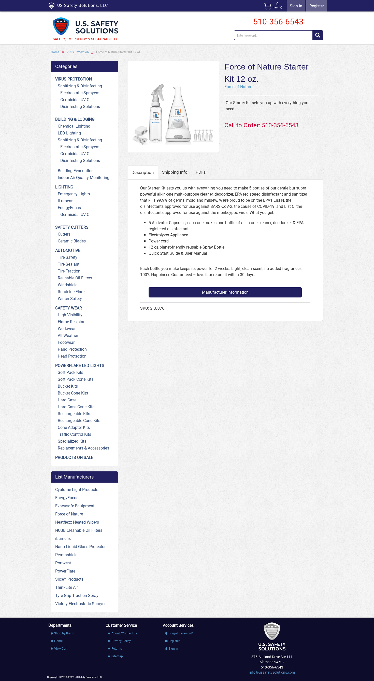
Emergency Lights (74, 194)
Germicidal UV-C (74, 99)
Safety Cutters (72, 227)
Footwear (66, 342)
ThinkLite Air (66, 587)
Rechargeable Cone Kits (79, 420)
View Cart (60, 648)
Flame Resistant (72, 321)
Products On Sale (74, 457)
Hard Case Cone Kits (76, 406)
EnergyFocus (69, 207)
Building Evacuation (76, 170)
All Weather (68, 335)
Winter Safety (70, 298)
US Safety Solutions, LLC (82, 5)
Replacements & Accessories (83, 448)
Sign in (296, 6)
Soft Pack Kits (70, 372)
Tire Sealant (68, 264)
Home (55, 52)
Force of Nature (238, 86)
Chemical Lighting (74, 126)
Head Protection (72, 356)
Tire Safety (67, 257)
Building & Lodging (75, 119)
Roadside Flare (71, 291)
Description (143, 172)
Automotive (67, 250)
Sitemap (117, 656)
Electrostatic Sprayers (79, 92)
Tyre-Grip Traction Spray (76, 595)
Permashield (66, 554)
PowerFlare (65, 571)
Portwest (63, 563)
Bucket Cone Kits (73, 393)
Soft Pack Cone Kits (75, 379)
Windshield (68, 284)
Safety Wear (68, 308)
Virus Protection (78, 52)
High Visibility (70, 314)
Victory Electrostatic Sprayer (80, 603)
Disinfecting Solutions (80, 106)
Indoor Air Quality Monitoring (83, 177)
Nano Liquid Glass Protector (80, 546)
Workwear (67, 328)
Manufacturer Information (225, 292)
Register (316, 6)
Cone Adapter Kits (74, 427)
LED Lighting (69, 133)
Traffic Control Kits (74, 434)
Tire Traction (69, 271)
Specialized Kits (72, 441)
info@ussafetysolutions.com (272, 672)
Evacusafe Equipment (74, 505)
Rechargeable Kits (74, 413)
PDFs (201, 172)
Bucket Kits (68, 386)
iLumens (65, 200)
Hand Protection (72, 349)
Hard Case (67, 400)
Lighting (64, 187)
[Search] (317, 35)
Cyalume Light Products (76, 489)
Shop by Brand (64, 633)
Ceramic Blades (72, 241)
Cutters (64, 234)
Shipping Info (175, 172)
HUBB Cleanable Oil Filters (78, 530)
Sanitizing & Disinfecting (80, 86)
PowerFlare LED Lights (79, 365)
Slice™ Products (69, 579)
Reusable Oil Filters (75, 278)
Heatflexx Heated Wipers (77, 522)
